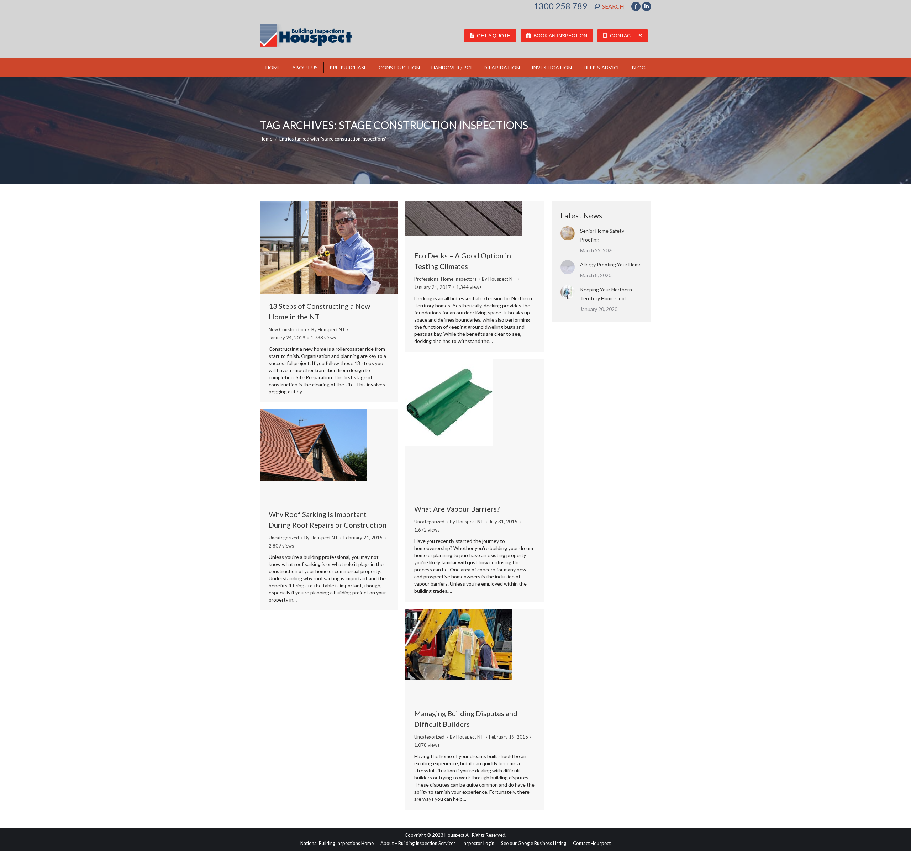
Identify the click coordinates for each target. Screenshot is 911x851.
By (328, 329)
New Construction (287, 329)
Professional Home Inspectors (445, 279)
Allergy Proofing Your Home (611, 264)
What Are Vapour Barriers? (457, 508)
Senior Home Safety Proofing (602, 235)
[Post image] (567, 233)
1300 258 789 (560, 6)
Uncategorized (429, 521)
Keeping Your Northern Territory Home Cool (606, 293)
